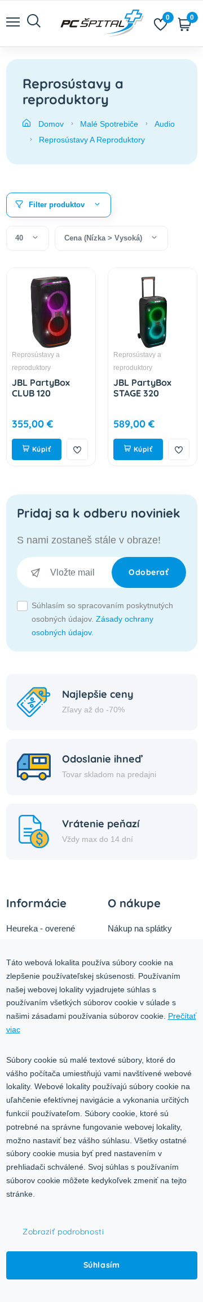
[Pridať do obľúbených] (77, 449)
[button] (59, 205)
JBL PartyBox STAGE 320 (142, 388)
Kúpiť (40, 449)
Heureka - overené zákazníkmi (40, 936)
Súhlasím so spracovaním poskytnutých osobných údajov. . (102, 619)
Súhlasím (101, 1265)
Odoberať (149, 572)
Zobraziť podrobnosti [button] (63, 1232)
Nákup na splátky (140, 928)
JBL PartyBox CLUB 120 (41, 388)
